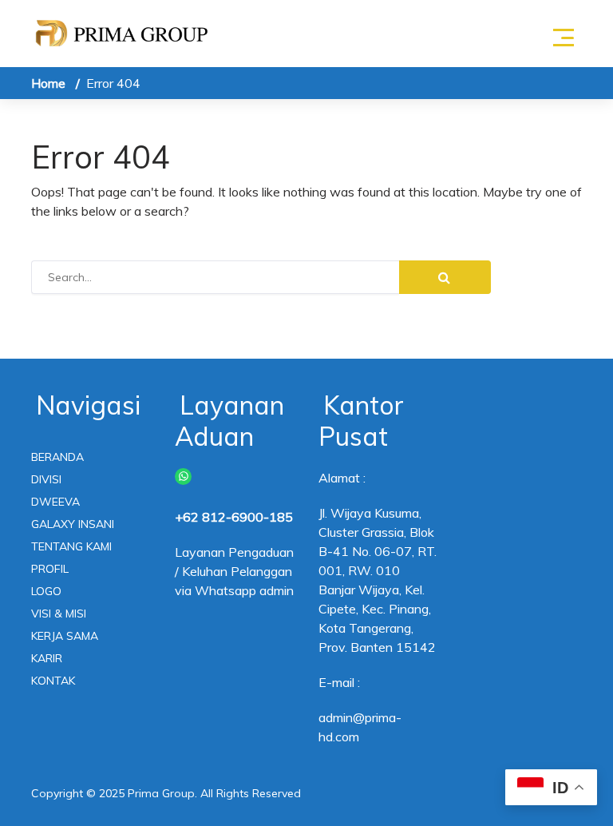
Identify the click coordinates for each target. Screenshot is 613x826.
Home (48, 83)
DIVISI (46, 479)
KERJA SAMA (64, 636)
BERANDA (57, 457)
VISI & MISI (58, 613)
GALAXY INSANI (72, 524)
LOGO (46, 591)
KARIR (46, 658)
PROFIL (50, 569)
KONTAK (53, 680)
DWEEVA (55, 501)
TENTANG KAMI (71, 546)
